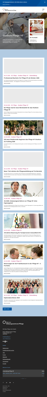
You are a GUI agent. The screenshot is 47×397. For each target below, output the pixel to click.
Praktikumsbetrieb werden (8, 350)
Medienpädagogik (6, 359)
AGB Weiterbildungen (7, 390)
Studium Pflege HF (23, 75)
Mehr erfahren (7, 83)
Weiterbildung (33, 75)
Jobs (4, 352)
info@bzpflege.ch (6, 336)
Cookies (4, 391)
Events (4, 354)
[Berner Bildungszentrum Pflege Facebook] (3, 382)
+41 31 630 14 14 (6, 338)
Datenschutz (5, 387)
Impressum (5, 388)
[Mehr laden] (23, 375)
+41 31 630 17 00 (33, 41)
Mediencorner (6, 348)
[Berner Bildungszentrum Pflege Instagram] (10, 382)
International (5, 361)
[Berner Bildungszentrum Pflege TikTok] (13, 382)
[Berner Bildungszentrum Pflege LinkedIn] (6, 382)
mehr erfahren (6, 4)
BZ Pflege (14, 75)
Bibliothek (5, 357)
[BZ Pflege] (9, 9)
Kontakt (4, 363)
